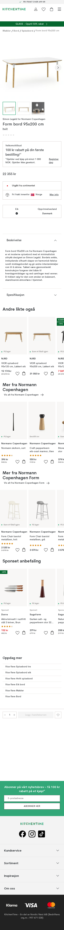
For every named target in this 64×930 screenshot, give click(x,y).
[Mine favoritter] (44, 9)
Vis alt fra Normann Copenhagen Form (24, 483)
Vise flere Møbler (14, 690)
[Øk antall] (14, 715)
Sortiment (11, 863)
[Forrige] (6, 67)
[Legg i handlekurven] (24, 373)
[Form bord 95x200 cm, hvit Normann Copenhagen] (32, 67)
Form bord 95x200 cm (47, 31)
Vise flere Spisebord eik (18, 672)
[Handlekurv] (51, 9)
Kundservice (12, 850)
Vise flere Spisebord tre (18, 667)
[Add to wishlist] (17, 373)
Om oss (9, 888)
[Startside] (14, 9)
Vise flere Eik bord (15, 684)
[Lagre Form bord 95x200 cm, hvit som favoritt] (58, 715)
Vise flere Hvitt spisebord (19, 679)
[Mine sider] (36, 9)
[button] (8, 135)
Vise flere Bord (13, 696)
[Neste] (58, 67)
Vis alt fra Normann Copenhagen (21, 395)
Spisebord (27, 30)
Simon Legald (10, 119)
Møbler (7, 30)
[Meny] (59, 9)
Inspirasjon (11, 876)
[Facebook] (22, 834)
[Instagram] (32, 834)
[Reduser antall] (5, 715)
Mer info (54, 195)
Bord (16, 30)
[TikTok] (41, 834)
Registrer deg (54, 161)
